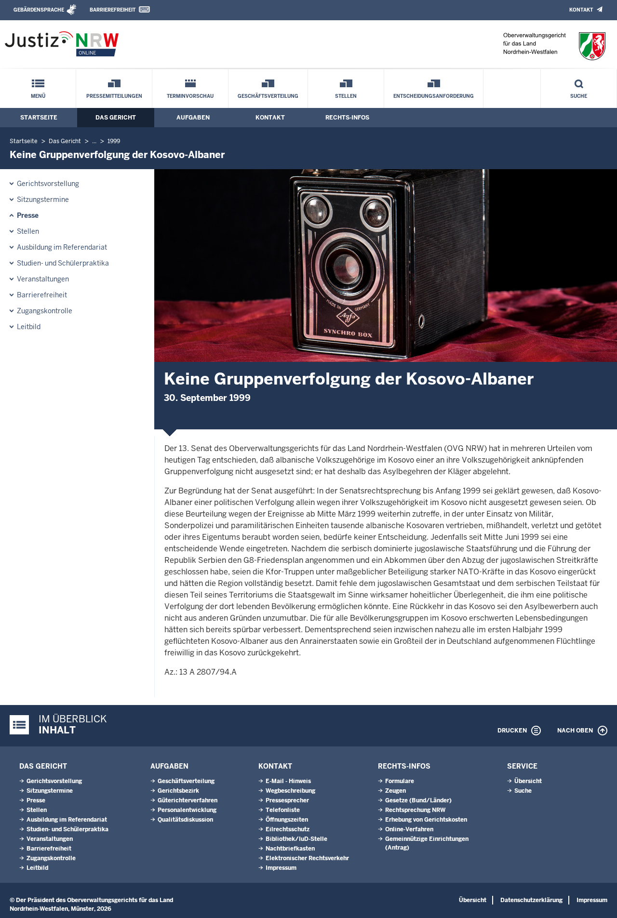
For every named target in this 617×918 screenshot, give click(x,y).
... (94, 141)
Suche (578, 96)
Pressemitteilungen (114, 96)
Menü (38, 96)
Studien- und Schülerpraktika (63, 263)
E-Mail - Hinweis (288, 781)
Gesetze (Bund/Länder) (418, 800)
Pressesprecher (287, 800)
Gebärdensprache (38, 10)
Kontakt (581, 10)
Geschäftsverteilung (268, 96)
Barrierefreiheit (112, 10)
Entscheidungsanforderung (433, 96)
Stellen (346, 96)
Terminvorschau (190, 96)
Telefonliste (283, 810)
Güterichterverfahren (187, 800)
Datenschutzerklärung (531, 900)
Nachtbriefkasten (290, 848)
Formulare (399, 781)
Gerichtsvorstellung (48, 183)
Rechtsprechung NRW (415, 810)
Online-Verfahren (409, 829)
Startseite (38, 117)
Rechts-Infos (347, 117)
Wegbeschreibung (290, 791)
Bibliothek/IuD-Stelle (296, 839)
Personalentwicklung (187, 810)
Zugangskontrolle (44, 310)
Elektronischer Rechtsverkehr (307, 858)
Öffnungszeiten (287, 820)
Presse (28, 215)
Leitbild (28, 326)
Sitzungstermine (43, 199)
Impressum (281, 868)
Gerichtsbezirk (178, 791)
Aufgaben (193, 117)
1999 (113, 141)
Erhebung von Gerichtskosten (426, 820)
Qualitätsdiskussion (185, 820)
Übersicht (528, 781)
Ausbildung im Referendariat (62, 247)
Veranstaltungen (43, 279)
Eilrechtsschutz (287, 829)
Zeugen (395, 791)
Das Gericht (115, 117)
